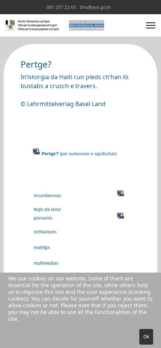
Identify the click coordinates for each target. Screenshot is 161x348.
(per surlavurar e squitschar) (79, 153)
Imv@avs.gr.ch (95, 7)
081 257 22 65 (61, 7)
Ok (146, 336)
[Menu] (150, 25)
